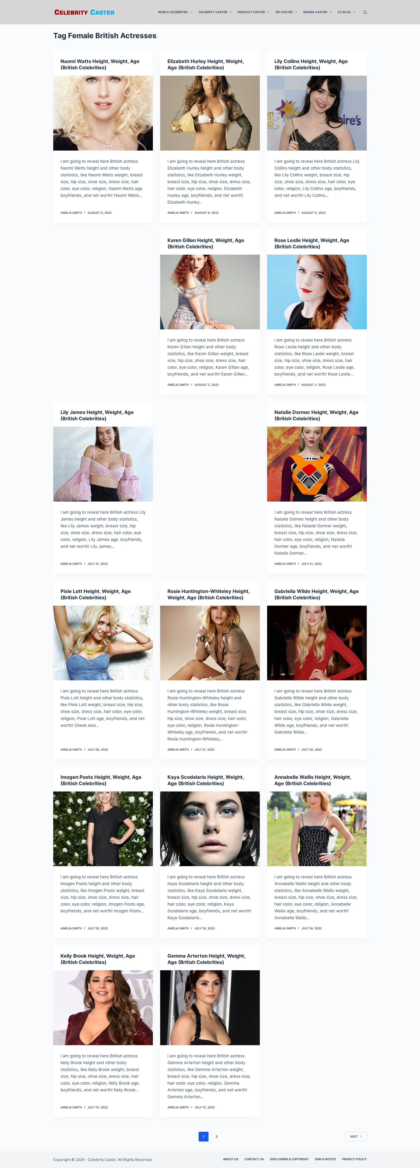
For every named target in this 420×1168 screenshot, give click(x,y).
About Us (230, 1159)
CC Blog (344, 12)
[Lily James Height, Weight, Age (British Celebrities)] (103, 464)
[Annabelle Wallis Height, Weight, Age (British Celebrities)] (317, 828)
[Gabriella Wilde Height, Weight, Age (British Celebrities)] (317, 643)
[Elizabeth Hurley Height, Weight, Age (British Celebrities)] (210, 113)
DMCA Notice (325, 1159)
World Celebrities (173, 12)
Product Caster (251, 12)
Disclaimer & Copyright (289, 1159)
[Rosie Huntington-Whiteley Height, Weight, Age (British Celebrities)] (210, 643)
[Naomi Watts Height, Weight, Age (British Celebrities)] (103, 113)
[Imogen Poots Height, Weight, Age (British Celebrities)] (103, 828)
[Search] (365, 12)
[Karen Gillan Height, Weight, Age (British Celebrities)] (210, 292)
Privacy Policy (354, 1159)
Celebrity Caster (213, 12)
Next (354, 1136)
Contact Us (254, 1159)
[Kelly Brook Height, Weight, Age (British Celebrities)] (103, 1007)
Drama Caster (315, 12)
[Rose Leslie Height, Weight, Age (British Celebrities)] (317, 292)
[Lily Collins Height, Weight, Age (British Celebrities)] (317, 113)
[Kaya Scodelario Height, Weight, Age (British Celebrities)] (210, 828)
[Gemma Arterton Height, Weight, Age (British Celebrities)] (210, 1007)
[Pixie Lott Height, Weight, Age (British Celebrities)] (103, 643)
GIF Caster (284, 12)
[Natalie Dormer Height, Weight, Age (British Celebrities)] (317, 464)
